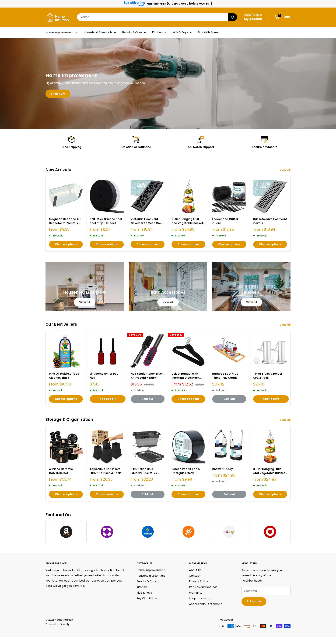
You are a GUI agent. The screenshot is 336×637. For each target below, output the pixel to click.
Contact (195, 576)
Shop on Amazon (200, 598)
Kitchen (157, 32)
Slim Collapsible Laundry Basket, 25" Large (144, 471)
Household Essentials (98, 32)
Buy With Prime (208, 32)
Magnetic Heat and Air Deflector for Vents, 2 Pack (64, 221)
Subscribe (254, 601)
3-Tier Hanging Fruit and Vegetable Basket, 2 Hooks (188, 221)
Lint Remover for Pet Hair (104, 376)
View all (285, 170)
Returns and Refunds (203, 587)
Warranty (195, 593)
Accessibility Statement (205, 604)
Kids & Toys (180, 32)
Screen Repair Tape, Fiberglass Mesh (186, 471)
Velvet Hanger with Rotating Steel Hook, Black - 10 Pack (186, 376)
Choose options (66, 244)
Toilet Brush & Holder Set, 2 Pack (267, 376)
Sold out (147, 399)
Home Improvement (60, 32)
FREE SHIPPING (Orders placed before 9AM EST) (179, 3)
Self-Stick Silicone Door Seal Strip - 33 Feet (106, 221)
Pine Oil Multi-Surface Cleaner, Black (64, 376)
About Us (195, 570)
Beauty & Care (132, 32)
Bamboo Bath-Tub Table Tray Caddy (225, 376)
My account (253, 19)
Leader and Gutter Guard (225, 221)
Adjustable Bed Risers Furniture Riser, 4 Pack (105, 471)
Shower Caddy (222, 469)
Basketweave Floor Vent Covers (270, 221)
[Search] (232, 17)
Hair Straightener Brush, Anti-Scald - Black (147, 376)
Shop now (58, 94)
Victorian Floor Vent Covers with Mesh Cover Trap (147, 221)
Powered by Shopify (57, 624)
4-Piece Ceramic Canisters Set (61, 471)
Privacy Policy (198, 581)
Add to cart (108, 399)
